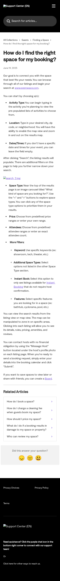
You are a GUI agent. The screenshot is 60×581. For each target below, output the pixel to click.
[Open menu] (54, 6)
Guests (25, 40)
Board (48, 378)
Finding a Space (41, 40)
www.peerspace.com (26, 88)
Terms (6, 503)
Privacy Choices (11, 487)
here (11, 563)
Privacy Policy (41, 487)
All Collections (10, 40)
